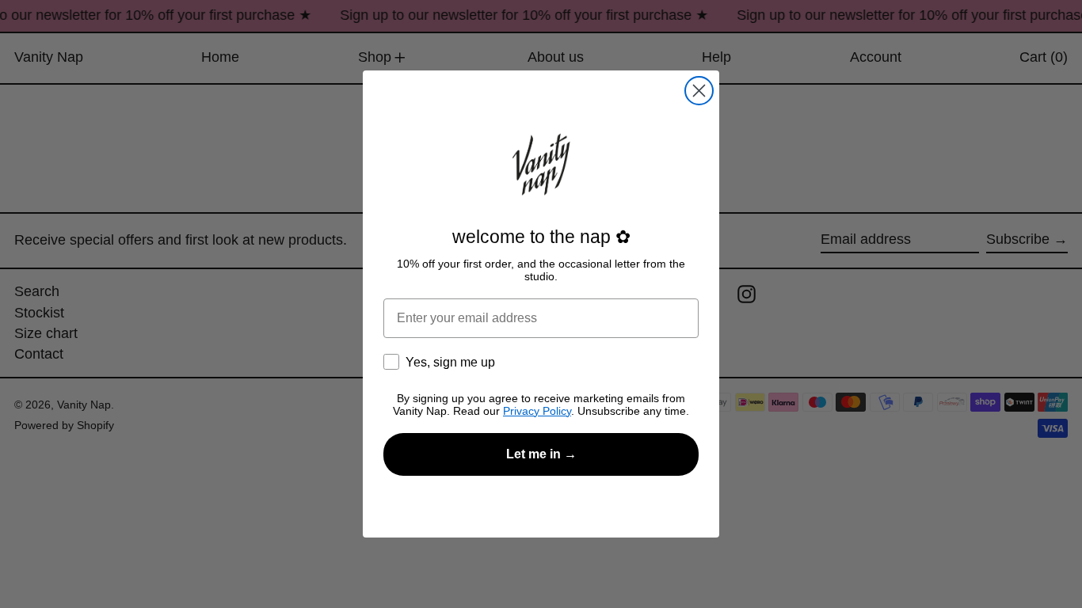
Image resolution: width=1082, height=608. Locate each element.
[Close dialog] (699, 90)
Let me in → (541, 454)
